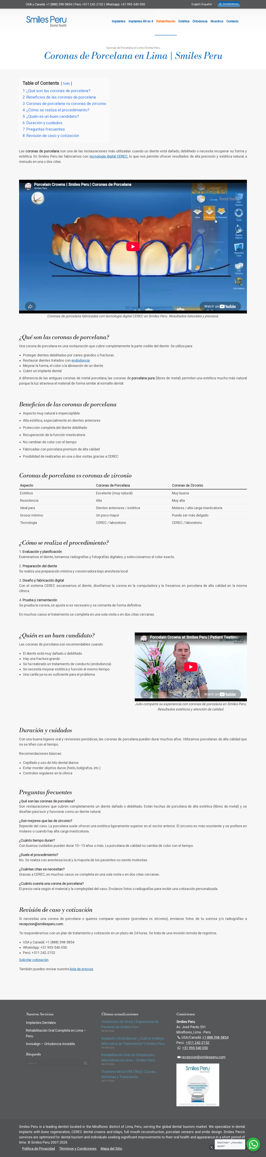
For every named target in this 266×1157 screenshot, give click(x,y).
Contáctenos (231, 3)
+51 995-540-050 (133, 4)
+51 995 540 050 (195, 1048)
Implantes (118, 21)
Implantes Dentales (41, 1023)
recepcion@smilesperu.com (203, 1057)
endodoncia (80, 360)
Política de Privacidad (38, 1149)
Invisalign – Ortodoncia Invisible (50, 1044)
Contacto (232, 21)
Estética (183, 21)
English (196, 4)
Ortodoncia (200, 21)
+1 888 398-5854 (215, 1037)
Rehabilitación (165, 21)
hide (66, 83)
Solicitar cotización (33, 960)
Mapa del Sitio (111, 1149)
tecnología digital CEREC (109, 156)
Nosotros (217, 21)
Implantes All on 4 (141, 21)
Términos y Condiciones (78, 1149)
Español (207, 4)
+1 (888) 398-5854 (59, 4)
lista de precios (81, 969)
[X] (212, 1147)
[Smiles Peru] (46, 21)
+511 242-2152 (92, 4)
